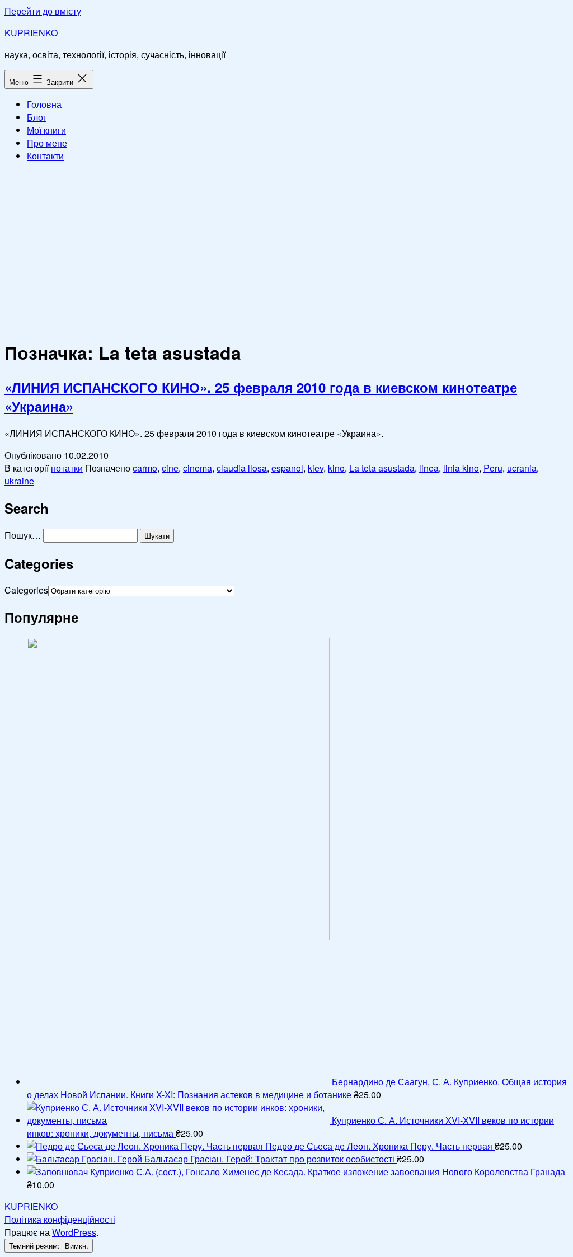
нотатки (67, 468)
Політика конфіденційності (59, 1219)
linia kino (461, 468)
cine (170, 468)
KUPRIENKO (31, 32)
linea (429, 468)
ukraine (19, 480)
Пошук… (22, 535)
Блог (36, 117)
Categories (26, 589)
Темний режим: (35, 1245)
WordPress (74, 1232)
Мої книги (46, 130)
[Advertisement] (286, 249)
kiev (315, 468)
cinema (197, 468)
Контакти (45, 155)
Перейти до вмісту (42, 10)
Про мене (47, 142)
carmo (145, 468)
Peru (492, 468)
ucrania (522, 468)
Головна (44, 104)
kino (336, 468)
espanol (287, 468)
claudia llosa (242, 468)
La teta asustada (382, 468)
